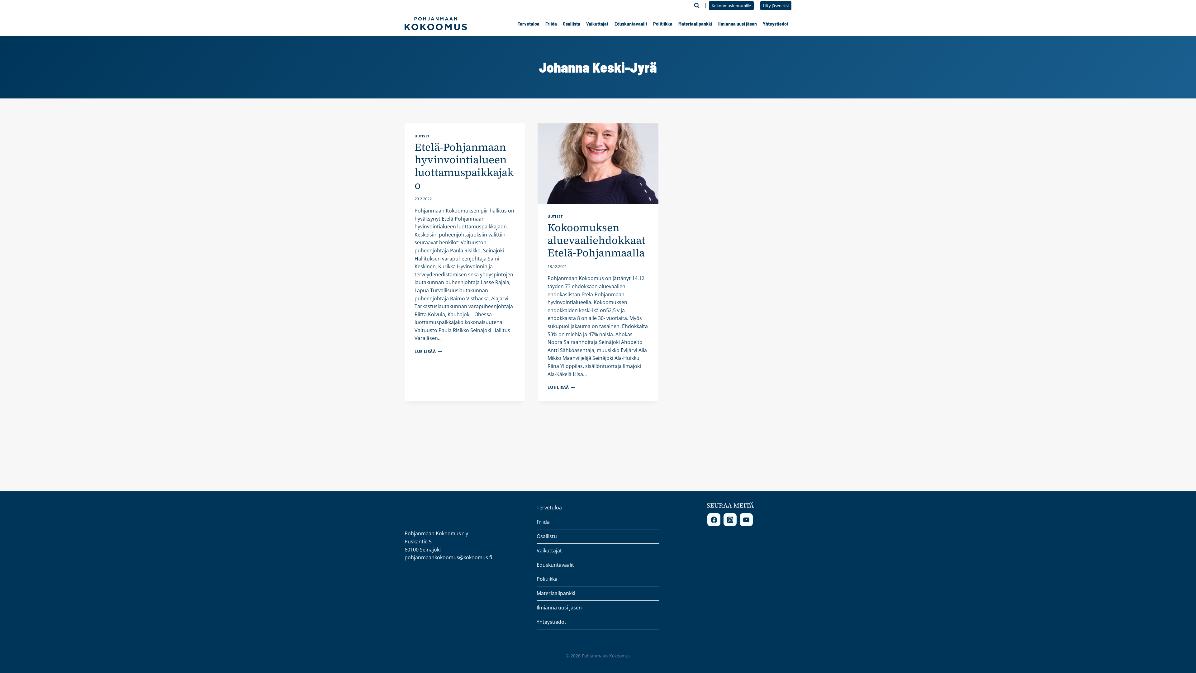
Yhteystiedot (775, 23)
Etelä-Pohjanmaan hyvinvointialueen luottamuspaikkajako (464, 166)
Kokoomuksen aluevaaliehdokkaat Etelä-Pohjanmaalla (596, 240)
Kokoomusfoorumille (731, 5)
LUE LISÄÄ (428, 351)
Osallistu (571, 23)
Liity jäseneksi (776, 5)
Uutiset (422, 136)
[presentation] (598, 163)
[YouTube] (746, 519)
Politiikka (662, 23)
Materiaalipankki (695, 23)
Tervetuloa (528, 23)
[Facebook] (713, 519)
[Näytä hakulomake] (696, 5)
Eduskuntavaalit (631, 23)
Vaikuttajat (597, 23)
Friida (551, 23)
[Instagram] (730, 519)
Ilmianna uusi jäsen (737, 23)
